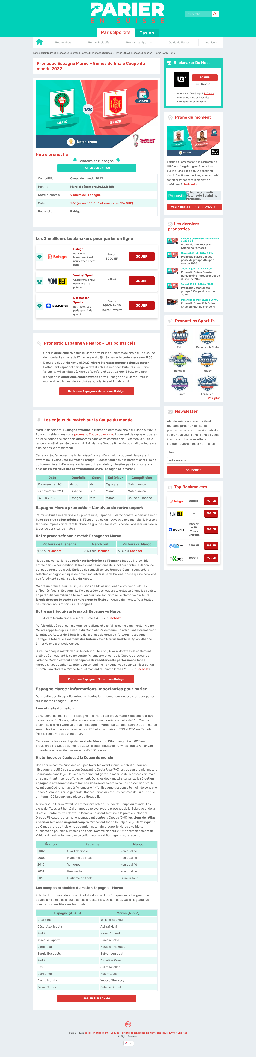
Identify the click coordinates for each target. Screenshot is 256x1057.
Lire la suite (190, 184)
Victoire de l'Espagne (85, 195)
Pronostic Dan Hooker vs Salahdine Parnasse (196, 246)
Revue (205, 84)
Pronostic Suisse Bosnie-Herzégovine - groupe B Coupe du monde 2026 (200, 276)
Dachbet (55, 551)
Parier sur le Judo (207, 347)
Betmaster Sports (81, 300)
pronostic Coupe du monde (93, 434)
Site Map (182, 1033)
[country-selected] (126, 1043)
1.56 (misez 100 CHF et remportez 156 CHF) (101, 203)
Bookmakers (63, 42)
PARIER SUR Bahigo (96, 168)
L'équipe (114, 1033)
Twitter (173, 1033)
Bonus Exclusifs (98, 42)
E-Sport (180, 394)
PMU (180, 347)
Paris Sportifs (116, 32)
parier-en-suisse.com (97, 1033)
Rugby (207, 370)
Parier (205, 77)
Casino (146, 33)
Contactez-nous (159, 1033)
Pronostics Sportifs (139, 42)
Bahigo (78, 249)
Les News (211, 42)
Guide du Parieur (180, 42)
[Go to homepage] (39, 43)
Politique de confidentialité (135, 1033)
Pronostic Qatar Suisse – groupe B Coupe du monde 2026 (198, 291)
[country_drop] (131, 1043)
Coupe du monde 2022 (86, 178)
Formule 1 (207, 394)
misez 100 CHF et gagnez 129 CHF (194, 207)
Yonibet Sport (83, 275)
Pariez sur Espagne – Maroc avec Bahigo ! (96, 391)
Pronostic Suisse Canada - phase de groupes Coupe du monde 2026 (198, 260)
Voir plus (214, 398)
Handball (180, 370)
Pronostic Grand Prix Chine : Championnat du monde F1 (199, 305)
